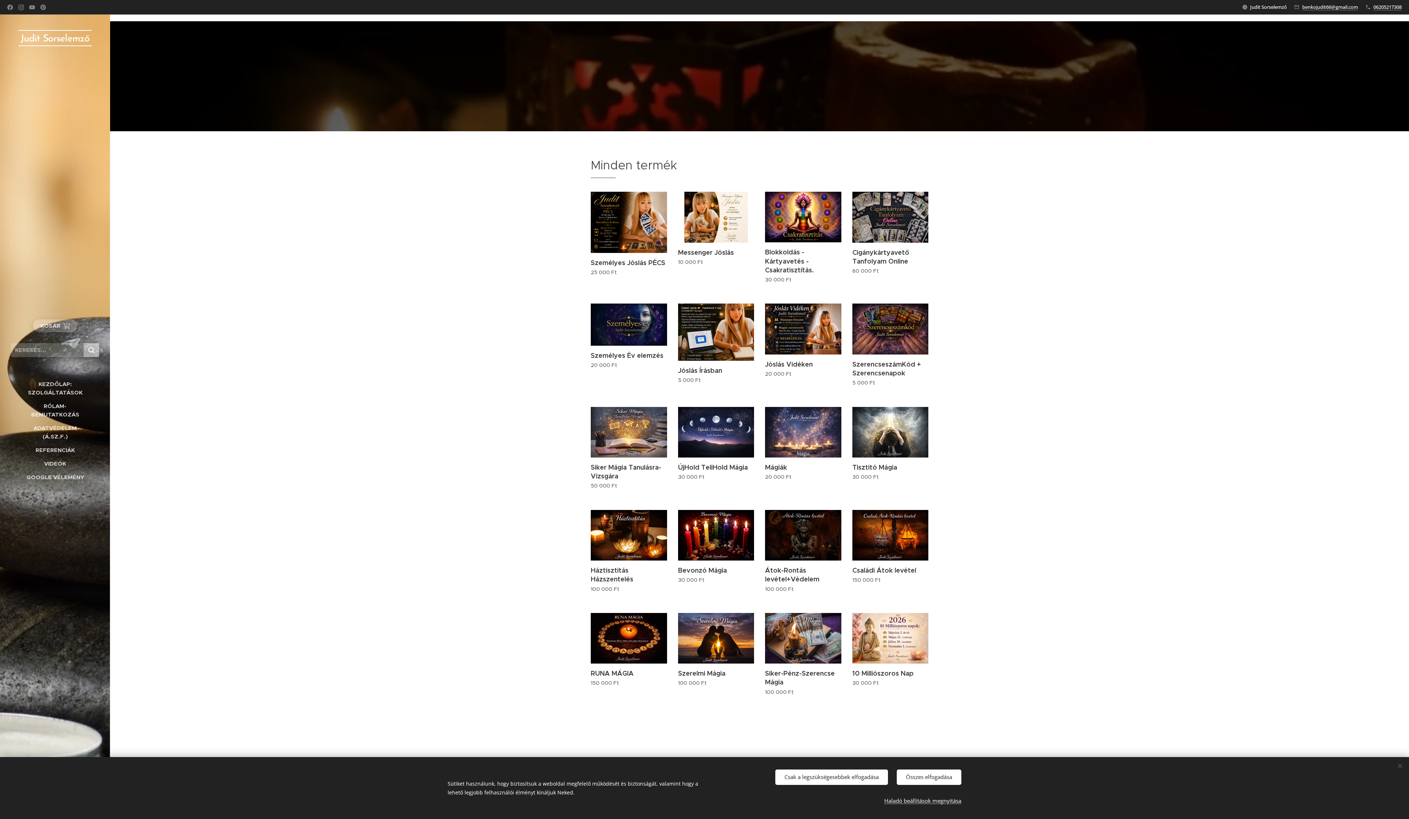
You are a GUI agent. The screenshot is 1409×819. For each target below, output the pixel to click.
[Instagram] (21, 7)
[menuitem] (55, 388)
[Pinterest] (43, 7)
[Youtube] (32, 7)
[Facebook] (10, 7)
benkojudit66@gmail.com (1330, 7)
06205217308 (1387, 7)
